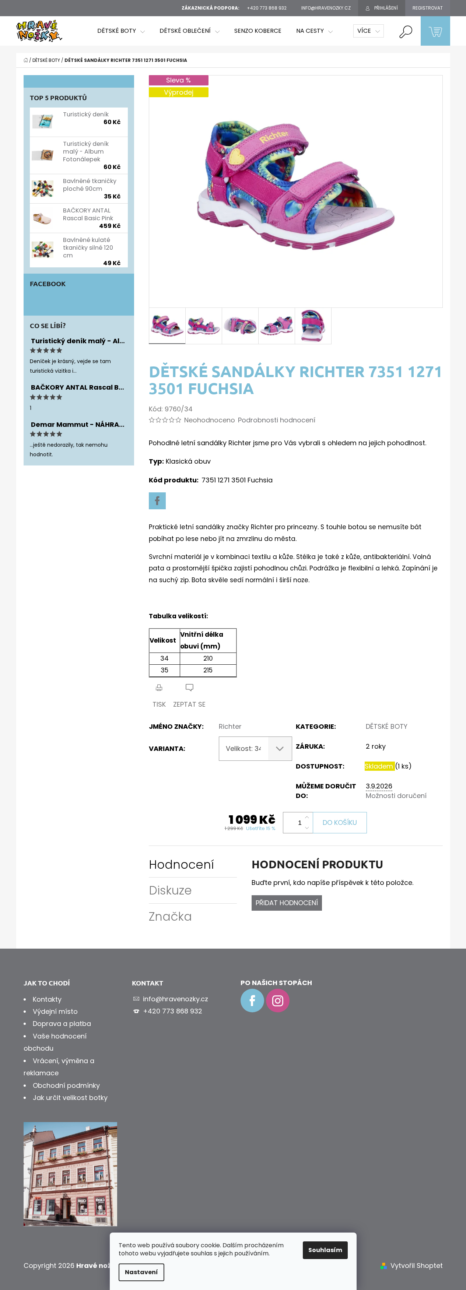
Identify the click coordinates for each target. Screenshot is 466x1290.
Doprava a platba (62, 1023)
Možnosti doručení (396, 795)
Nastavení (141, 1272)
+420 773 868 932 (172, 1011)
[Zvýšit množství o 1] (307, 817)
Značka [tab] (170, 916)
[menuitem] (121, 31)
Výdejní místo (55, 1011)
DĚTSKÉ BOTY (386, 726)
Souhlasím (325, 1250)
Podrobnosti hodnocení (276, 420)
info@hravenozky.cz (175, 998)
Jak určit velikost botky (70, 1097)
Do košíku (340, 822)
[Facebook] (157, 500)
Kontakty (47, 999)
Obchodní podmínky (66, 1085)
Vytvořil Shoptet (416, 1265)
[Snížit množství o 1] (307, 828)
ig (278, 1000)
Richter (230, 726)
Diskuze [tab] (170, 890)
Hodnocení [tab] (181, 864)
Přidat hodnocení (287, 902)
